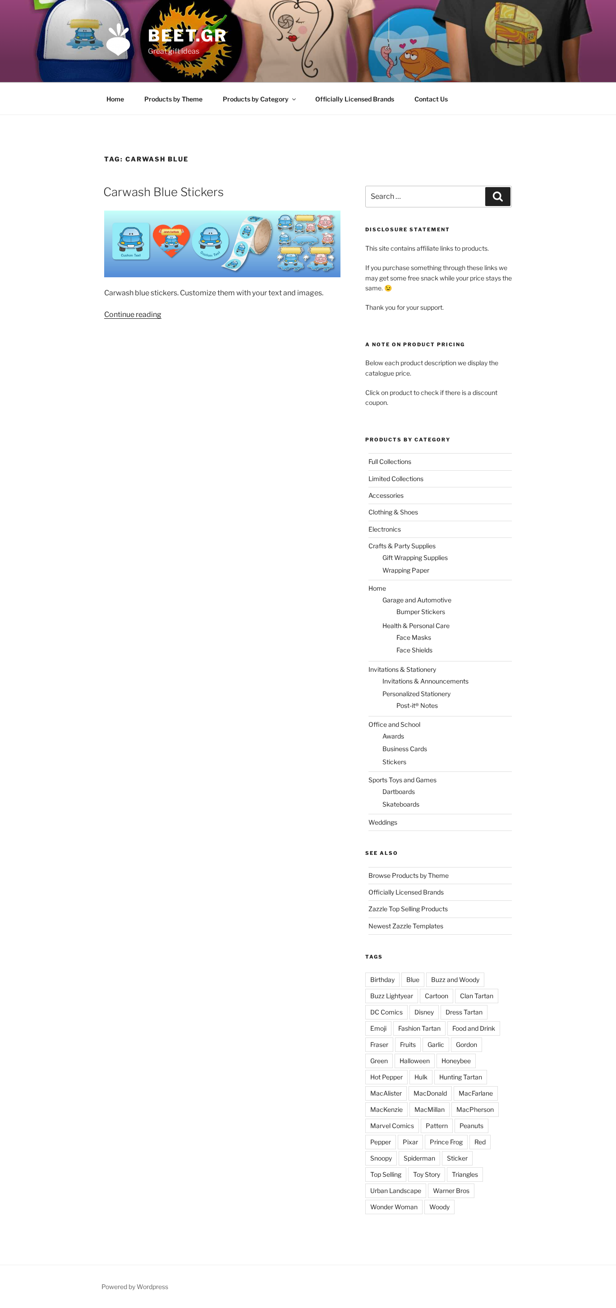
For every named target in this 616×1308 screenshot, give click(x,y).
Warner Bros (451, 1190)
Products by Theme (173, 99)
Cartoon (436, 996)
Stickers (394, 762)
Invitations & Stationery (402, 669)
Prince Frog (446, 1142)
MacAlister (386, 1093)
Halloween (415, 1061)
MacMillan (429, 1109)
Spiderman (419, 1158)
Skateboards (400, 804)
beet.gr (187, 36)
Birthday (382, 979)
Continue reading (132, 314)
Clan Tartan (476, 996)
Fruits (408, 1044)
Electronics (384, 529)
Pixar (410, 1142)
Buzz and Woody (455, 979)
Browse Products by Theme (408, 875)
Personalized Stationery (416, 694)
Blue (412, 979)
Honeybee (456, 1061)
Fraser (379, 1044)
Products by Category (256, 99)
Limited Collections (395, 478)
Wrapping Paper (405, 570)
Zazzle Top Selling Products (408, 909)
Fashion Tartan (419, 1028)
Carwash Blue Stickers (163, 192)
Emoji (378, 1028)
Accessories (386, 495)
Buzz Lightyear (391, 996)
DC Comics (386, 1012)
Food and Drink (473, 1028)
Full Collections (389, 461)
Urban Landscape (395, 1190)
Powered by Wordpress (134, 1286)
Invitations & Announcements (425, 681)
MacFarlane (476, 1093)
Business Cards (404, 749)
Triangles (465, 1174)
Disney (424, 1012)
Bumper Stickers (420, 611)
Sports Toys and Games (402, 780)
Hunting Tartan (460, 1077)
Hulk (421, 1077)
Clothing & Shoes (393, 512)
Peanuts (471, 1125)
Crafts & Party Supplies (402, 546)
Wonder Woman (394, 1207)
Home (115, 99)
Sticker (457, 1158)
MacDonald (430, 1093)
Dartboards (398, 791)
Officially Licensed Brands (354, 99)
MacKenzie (386, 1109)
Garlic (436, 1044)
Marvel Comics (392, 1125)
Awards (393, 736)
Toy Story (426, 1174)
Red (480, 1142)
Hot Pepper (386, 1077)
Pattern (437, 1125)
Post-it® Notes (417, 705)
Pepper (380, 1142)
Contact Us (431, 99)
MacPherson (475, 1109)
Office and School (394, 724)
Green (379, 1061)
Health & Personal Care (416, 625)
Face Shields (414, 650)
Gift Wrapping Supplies (415, 557)
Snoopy (381, 1158)
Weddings (382, 822)
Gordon (466, 1044)
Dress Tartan (464, 1012)
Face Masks (413, 637)
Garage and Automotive (416, 600)
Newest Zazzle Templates (405, 926)
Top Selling (385, 1174)
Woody (439, 1207)
